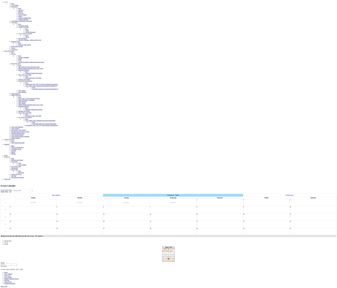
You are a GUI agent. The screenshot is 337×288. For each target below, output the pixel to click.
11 (10, 214)
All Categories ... (39, 236)
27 (103, 228)
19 (57, 221)
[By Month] (3, 190)
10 (290, 207)
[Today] (10, 190)
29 (197, 228)
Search (2, 263)
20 (103, 221)
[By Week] (6, 190)
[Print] (334, 187)
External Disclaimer (9, 283)
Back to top (4, 286)
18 (10, 221)
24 (290, 221)
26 (57, 228)
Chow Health (8, 277)
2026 (170, 247)
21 (150, 221)
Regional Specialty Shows (9, 236)
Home (6, 272)
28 (150, 228)
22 (197, 221)
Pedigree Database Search (11, 278)
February (290, 195)
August (167, 247)
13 (103, 214)
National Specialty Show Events (25, 236)
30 (243, 228)
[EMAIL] (335, 187)
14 (150, 214)
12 (57, 214)
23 (243, 221)
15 (197, 214)
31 (290, 228)
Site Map (6, 280)
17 (290, 214)
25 (10, 228)
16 (243, 214)
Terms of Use (8, 282)
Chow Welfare (8, 274)
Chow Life (7, 275)
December (56, 195)
